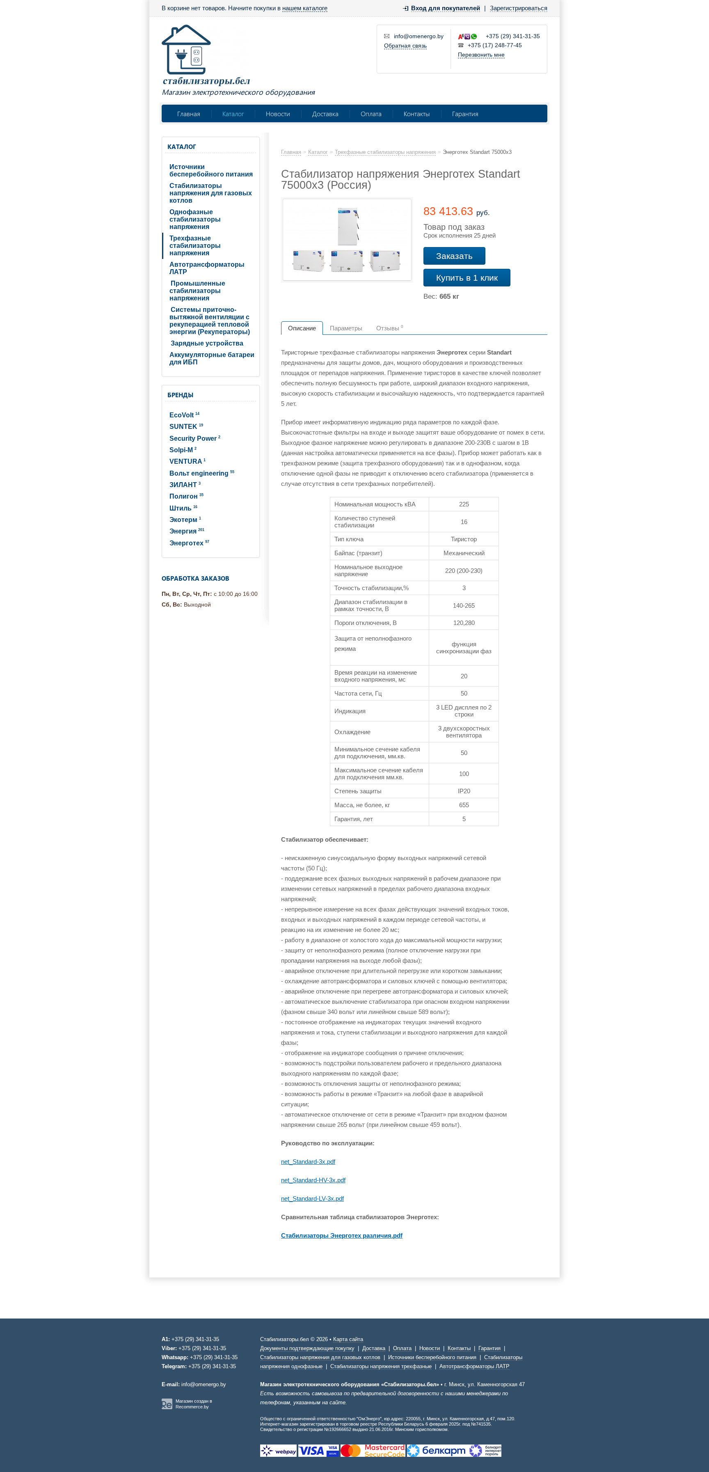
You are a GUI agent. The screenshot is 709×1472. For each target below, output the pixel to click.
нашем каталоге (304, 8)
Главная (188, 113)
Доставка (325, 113)
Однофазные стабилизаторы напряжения (195, 219)
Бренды (180, 395)
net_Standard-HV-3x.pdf (313, 1180)
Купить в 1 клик (467, 277)
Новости (278, 113)
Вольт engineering (201, 473)
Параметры (346, 328)
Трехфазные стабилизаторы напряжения (195, 245)
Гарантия (465, 113)
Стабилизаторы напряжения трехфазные (381, 1366)
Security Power (194, 438)
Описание (302, 328)
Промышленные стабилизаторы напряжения (197, 291)
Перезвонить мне (481, 54)
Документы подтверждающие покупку (307, 1348)
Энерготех (189, 543)
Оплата (371, 113)
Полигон (186, 496)
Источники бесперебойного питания (211, 170)
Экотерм (185, 519)
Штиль (183, 508)
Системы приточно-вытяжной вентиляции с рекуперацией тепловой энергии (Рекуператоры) (209, 320)
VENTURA (187, 461)
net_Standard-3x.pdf (308, 1161)
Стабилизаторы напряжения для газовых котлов (210, 193)
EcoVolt (184, 415)
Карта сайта (348, 1339)
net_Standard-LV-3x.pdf (312, 1198)
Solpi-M (183, 449)
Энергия (186, 531)
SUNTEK (186, 426)
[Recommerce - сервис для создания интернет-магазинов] (167, 1407)
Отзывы (389, 328)
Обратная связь (405, 45)
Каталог (233, 113)
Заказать (454, 256)
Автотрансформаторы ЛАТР (207, 268)
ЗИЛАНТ (185, 484)
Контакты (417, 113)
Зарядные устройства (207, 343)
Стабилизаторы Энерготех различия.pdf (342, 1235)
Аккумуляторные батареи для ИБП (211, 358)
